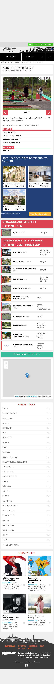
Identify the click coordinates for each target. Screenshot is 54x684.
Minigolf (6, 491)
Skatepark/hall (9, 530)
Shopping (7, 520)
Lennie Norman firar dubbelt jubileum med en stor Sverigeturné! (10, 625)
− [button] (6, 366)
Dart (5, 447)
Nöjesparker (8, 501)
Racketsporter (9, 511)
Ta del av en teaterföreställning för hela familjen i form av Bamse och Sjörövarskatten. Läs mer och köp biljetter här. (37, 587)
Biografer (7, 438)
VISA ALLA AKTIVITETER (25, 354)
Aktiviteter (19, 62)
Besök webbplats (13, 136)
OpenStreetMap (32, 396)
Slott (5, 535)
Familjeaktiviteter (10, 457)
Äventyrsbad (8, 418)
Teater (5, 540)
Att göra (11, 56)
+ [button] (6, 362)
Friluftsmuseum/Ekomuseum (15, 462)
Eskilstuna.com (7, 62)
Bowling (6, 442)
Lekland (6, 481)
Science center (9, 515)
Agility (5, 408)
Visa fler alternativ (38, 214)
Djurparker (7, 452)
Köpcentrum (8, 472)
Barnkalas (7, 428)
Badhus (6, 423)
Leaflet (17, 396)
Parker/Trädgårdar (11, 506)
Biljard (5, 433)
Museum (6, 496)
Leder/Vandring (9, 477)
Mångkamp (7, 486)
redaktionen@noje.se (32, 662)
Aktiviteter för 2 (10, 413)
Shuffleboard (9, 525)
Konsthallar (8, 467)
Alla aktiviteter (12, 545)
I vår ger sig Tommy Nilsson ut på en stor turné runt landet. (36, 622)
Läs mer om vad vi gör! (39, 657)
